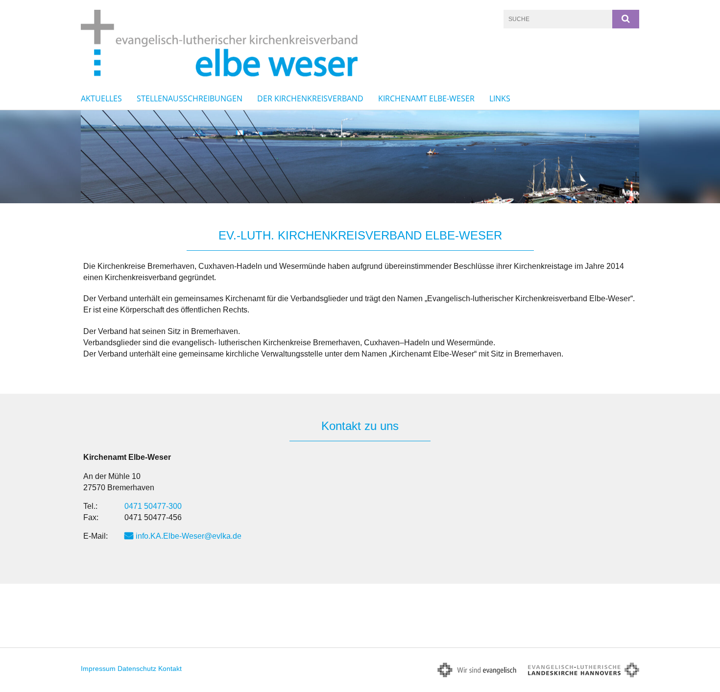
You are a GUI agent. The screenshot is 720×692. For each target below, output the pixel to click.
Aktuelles (101, 98)
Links (499, 98)
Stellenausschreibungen (189, 98)
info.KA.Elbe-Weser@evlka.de (188, 536)
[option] (360, 156)
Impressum (98, 668)
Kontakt (170, 668)
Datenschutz (137, 668)
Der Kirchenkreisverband (310, 98)
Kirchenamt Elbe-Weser (426, 98)
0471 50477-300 (153, 506)
